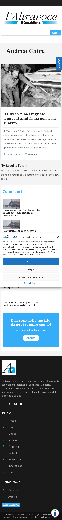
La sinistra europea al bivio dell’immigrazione (19, 232)
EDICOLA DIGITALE (11, 505)
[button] (57, 237)
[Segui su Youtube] (21, 404)
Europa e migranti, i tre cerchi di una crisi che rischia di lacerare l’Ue (21, 212)
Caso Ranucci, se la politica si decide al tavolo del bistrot (20, 304)
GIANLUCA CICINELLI (14, 154)
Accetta (31, 261)
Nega (31, 269)
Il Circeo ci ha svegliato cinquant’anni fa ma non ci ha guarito (29, 118)
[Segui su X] (9, 404)
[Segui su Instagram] (15, 404)
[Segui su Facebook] (4, 404)
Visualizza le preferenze (31, 277)
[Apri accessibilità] (55, 513)
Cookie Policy (29, 283)
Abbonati (31, 338)
